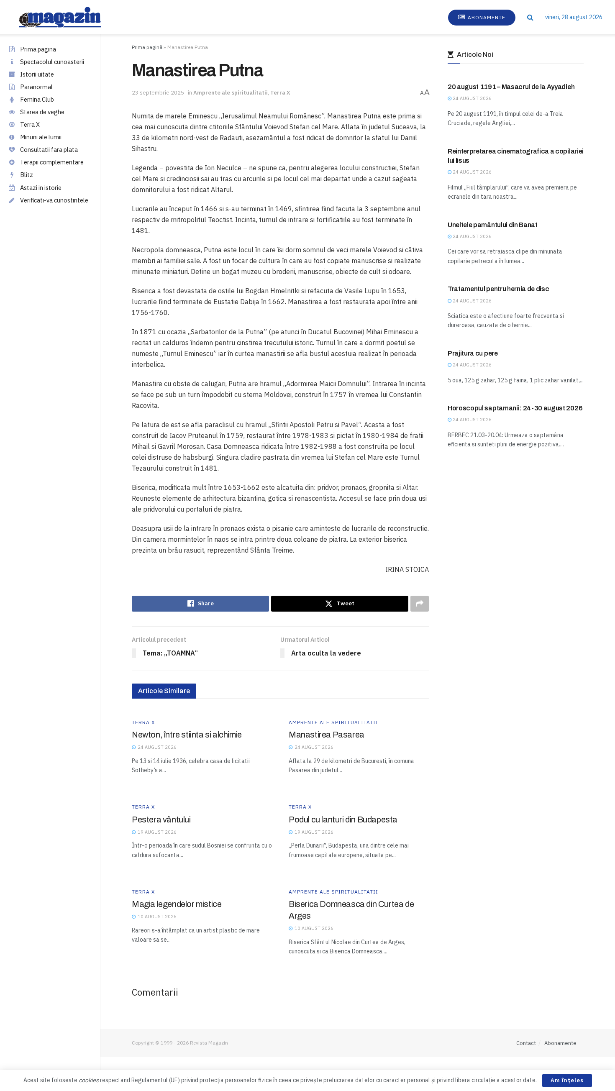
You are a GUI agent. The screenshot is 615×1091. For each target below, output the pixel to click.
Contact (526, 1043)
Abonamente (485, 17)
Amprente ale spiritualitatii (230, 92)
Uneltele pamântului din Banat (493, 224)
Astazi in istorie (41, 188)
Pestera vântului (161, 819)
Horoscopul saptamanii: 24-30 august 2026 (515, 408)
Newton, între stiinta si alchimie (187, 734)
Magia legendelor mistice (176, 904)
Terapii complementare (52, 162)
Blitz (26, 175)
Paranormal (36, 87)
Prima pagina (38, 49)
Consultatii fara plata (49, 150)
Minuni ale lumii (41, 137)
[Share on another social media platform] (419, 604)
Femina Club (37, 99)
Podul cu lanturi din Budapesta (343, 819)
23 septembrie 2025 (158, 92)
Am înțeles (567, 1080)
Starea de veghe (42, 112)
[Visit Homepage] (68, 17)
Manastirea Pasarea (326, 734)
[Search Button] (530, 17)
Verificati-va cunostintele (54, 200)
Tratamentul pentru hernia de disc (498, 288)
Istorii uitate (37, 74)
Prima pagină (147, 47)
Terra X (30, 124)
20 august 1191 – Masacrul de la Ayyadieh (511, 86)
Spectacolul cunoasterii (52, 62)
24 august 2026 (471, 98)
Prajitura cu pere (473, 353)
